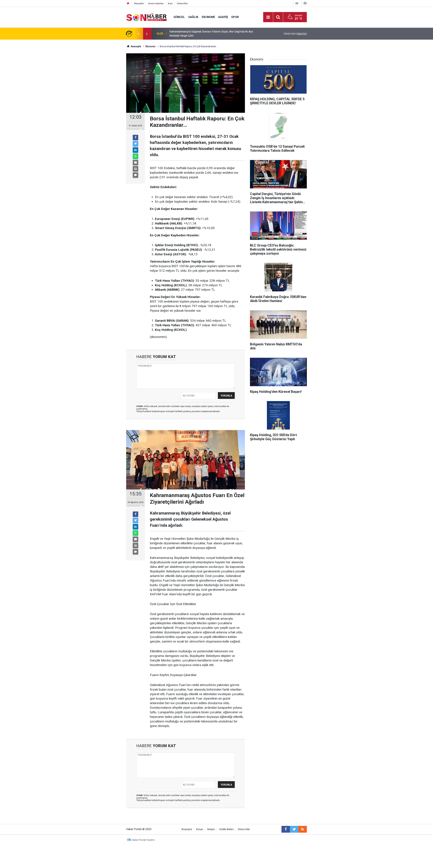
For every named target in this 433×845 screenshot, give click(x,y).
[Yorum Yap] (135, 175)
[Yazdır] (135, 169)
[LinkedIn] (135, 150)
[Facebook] (135, 137)
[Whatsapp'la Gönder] (135, 156)
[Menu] (268, 17)
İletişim (211, 829)
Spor (235, 17)
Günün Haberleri (156, 3)
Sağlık (193, 17)
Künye (199, 829)
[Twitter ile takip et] (294, 829)
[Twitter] (135, 143)
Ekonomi (208, 17)
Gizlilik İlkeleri (226, 829)
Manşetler (139, 3)
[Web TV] (297, 3)
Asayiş (223, 17)
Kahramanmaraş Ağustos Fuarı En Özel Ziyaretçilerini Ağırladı (205, 33)
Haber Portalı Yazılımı (143, 840)
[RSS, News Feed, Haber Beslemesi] (302, 829)
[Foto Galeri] (305, 3)
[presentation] (138, 34)
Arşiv (170, 3)
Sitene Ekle (182, 3)
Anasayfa (186, 829)
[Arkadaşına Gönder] (135, 162)
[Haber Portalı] (146, 16)
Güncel (179, 17)
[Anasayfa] (128, 3)
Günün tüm (295, 33)
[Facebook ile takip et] (285, 829)
